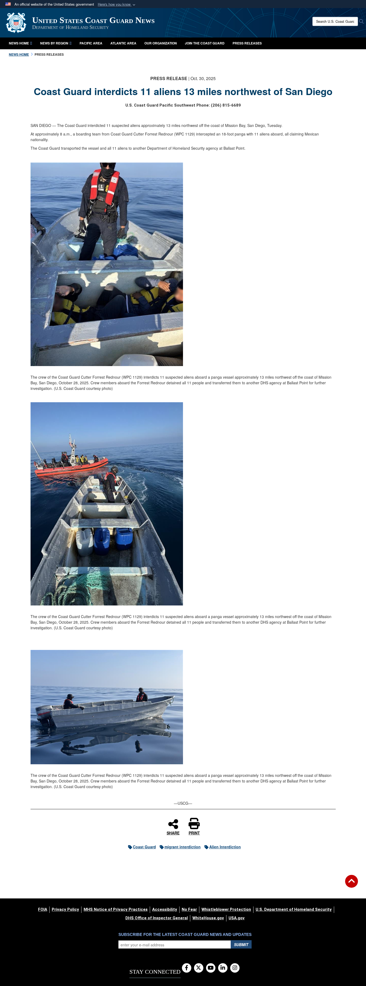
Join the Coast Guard (205, 43)
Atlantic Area (123, 43)
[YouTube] (210, 968)
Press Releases (247, 43)
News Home (19, 43)
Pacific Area (91, 43)
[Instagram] (235, 968)
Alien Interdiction (225, 846)
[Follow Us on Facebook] (186, 968)
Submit (241, 944)
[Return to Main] (351, 884)
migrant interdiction (183, 846)
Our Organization (160, 43)
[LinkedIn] (222, 968)
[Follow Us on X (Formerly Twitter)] (198, 968)
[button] (117, 4)
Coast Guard (144, 846)
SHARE (173, 832)
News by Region (54, 43)
